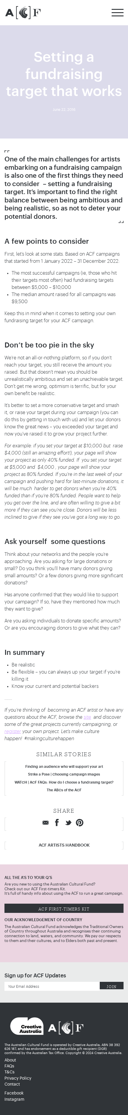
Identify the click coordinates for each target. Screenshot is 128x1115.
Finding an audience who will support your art (64, 766)
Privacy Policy (17, 1078)
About (10, 1060)
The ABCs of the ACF (64, 790)
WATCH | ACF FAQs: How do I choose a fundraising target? (64, 782)
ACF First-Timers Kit (64, 908)
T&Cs (9, 1072)
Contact (12, 1084)
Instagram (14, 1099)
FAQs (9, 1066)
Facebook (14, 1093)
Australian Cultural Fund (22, 12)
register (12, 731)
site (87, 717)
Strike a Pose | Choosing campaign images (64, 774)
